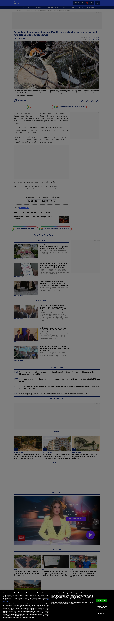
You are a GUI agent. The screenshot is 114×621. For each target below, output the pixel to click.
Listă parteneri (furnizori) (57, 605)
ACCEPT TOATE (102, 600)
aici (41, 611)
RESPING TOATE (102, 613)
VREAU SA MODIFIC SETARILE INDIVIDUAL (102, 606)
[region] (57, 605)
